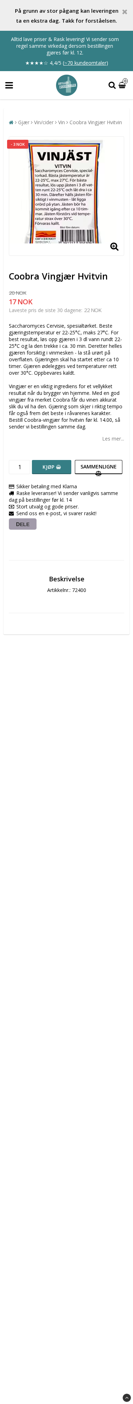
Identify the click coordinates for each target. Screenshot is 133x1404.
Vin (61, 122)
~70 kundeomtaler (85, 62)
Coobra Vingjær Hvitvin (96, 122)
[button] (123, 85)
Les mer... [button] (113, 438)
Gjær (23, 122)
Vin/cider (44, 122)
